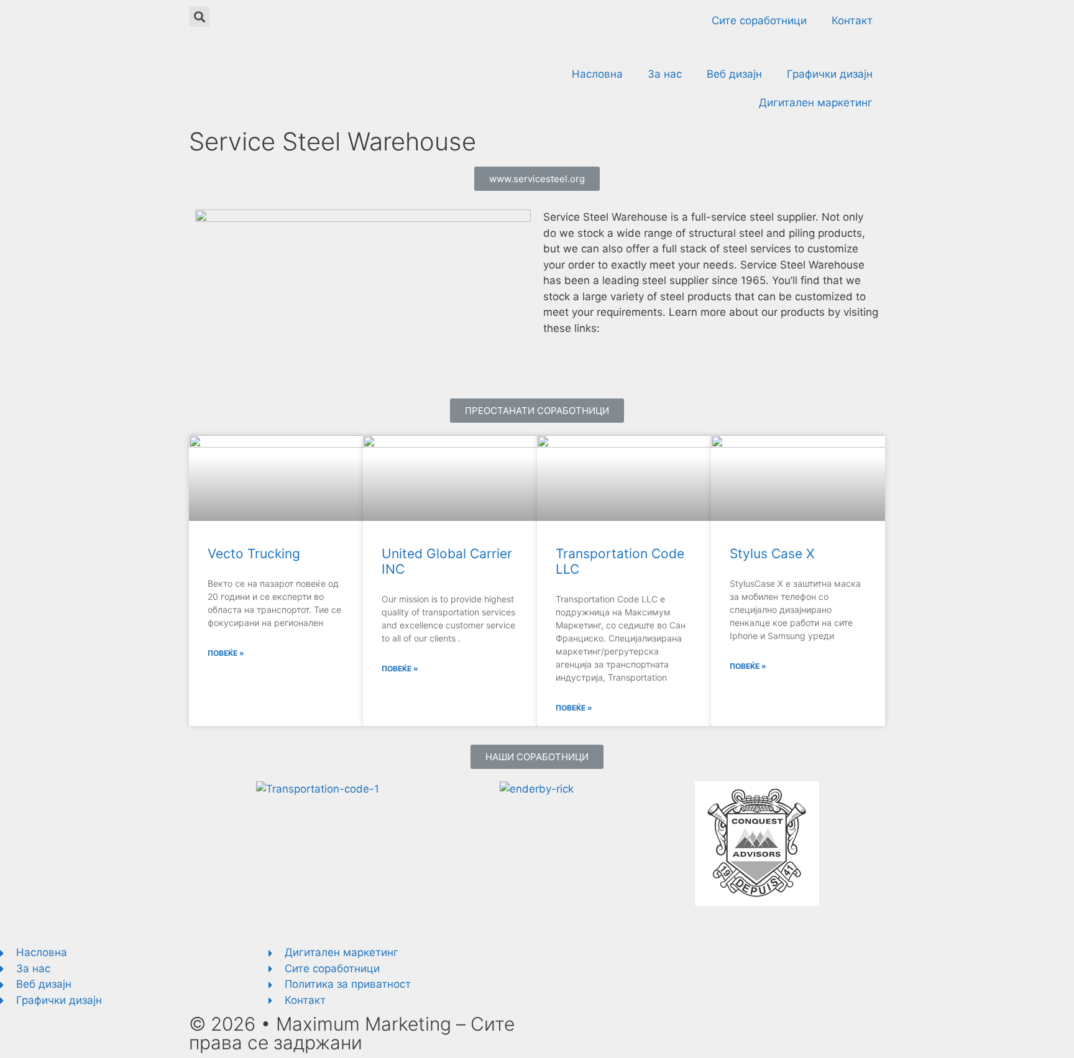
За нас (665, 74)
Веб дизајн (734, 74)
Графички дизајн (830, 74)
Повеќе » (226, 653)
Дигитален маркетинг (816, 102)
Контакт (852, 20)
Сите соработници (759, 20)
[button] (537, 179)
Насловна (597, 74)
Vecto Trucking (254, 553)
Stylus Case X (772, 553)
